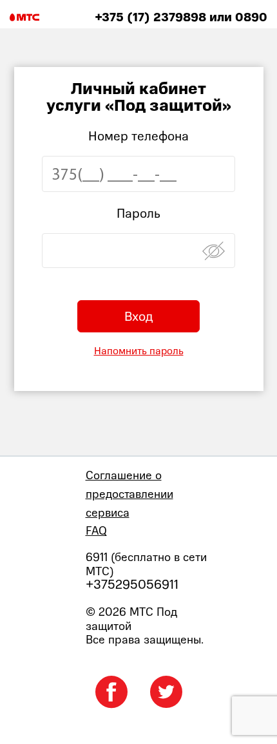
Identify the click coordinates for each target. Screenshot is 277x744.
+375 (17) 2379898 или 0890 (181, 17)
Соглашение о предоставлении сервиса (129, 493)
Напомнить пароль (139, 350)
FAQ (96, 530)
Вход (138, 316)
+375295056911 (132, 585)
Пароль (138, 213)
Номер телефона (138, 136)
